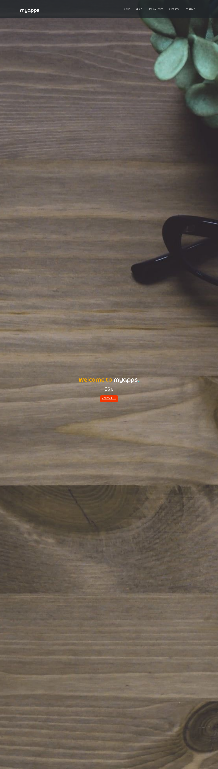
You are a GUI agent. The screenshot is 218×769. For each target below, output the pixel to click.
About (139, 9)
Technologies (156, 9)
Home (127, 9)
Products (174, 9)
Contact (190, 9)
